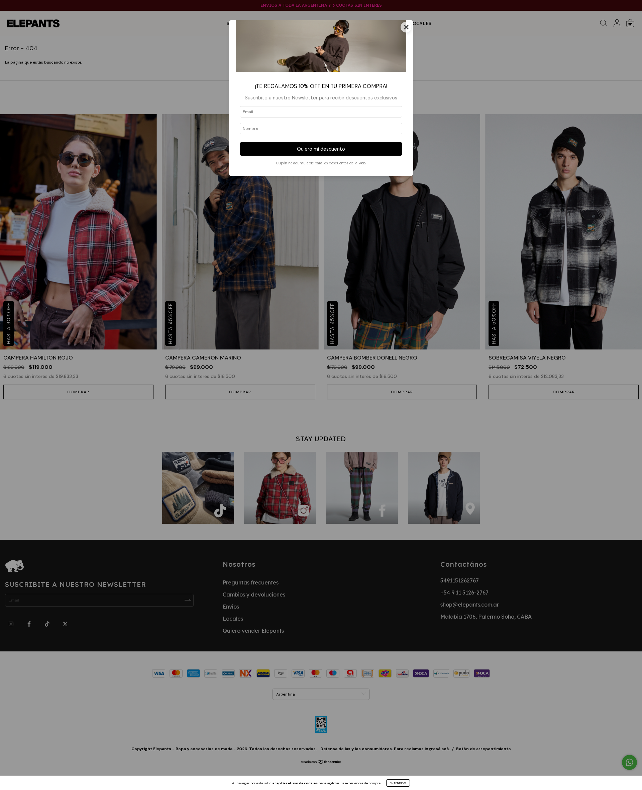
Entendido (398, 783)
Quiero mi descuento (321, 149)
